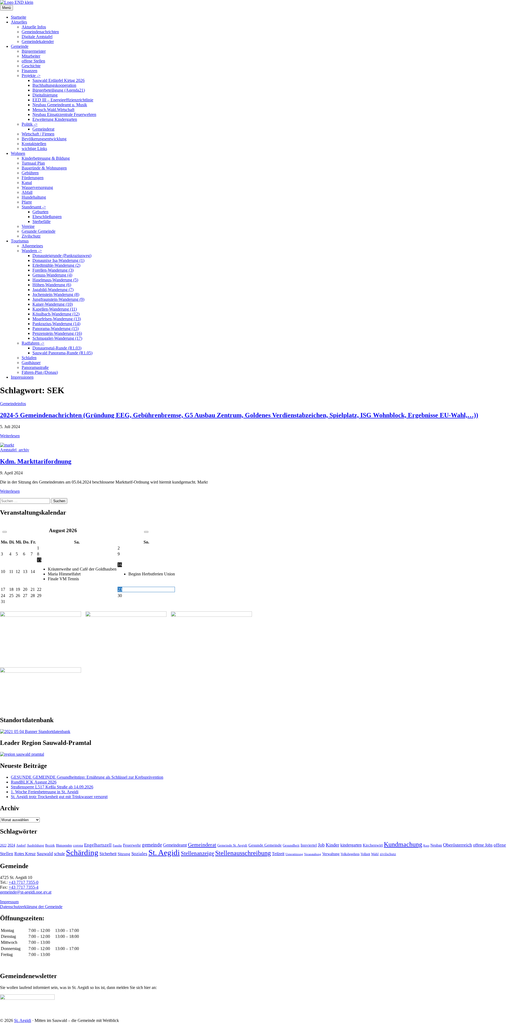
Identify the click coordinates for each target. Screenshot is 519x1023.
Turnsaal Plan (33, 163)
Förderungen (33, 177)
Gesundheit (291, 845)
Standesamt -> (34, 207)
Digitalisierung (45, 95)
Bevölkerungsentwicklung (44, 138)
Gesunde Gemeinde (38, 231)
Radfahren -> (33, 343)
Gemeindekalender (38, 41)
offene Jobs (483, 845)
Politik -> (30, 124)
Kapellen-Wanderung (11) (54, 309)
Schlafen (29, 357)
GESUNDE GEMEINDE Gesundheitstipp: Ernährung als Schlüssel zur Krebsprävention (87, 777)
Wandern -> (32, 250)
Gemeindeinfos (13, 403)
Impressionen (22, 377)
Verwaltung (331, 854)
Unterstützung (294, 854)
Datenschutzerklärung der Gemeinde (31, 906)
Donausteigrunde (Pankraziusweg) (61, 255)
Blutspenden (64, 845)
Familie (117, 845)
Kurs (426, 845)
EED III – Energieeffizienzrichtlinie (62, 100)
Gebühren (30, 173)
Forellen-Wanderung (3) (53, 270)
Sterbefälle (41, 221)
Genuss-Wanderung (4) (52, 275)
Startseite (18, 17)
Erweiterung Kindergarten (54, 119)
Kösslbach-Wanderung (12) (55, 314)
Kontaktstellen (34, 143)
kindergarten (351, 845)
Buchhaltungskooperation (54, 85)
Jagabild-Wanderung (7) (53, 289)
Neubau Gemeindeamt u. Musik (59, 104)
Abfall (27, 192)
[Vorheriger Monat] (4, 532)
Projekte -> (31, 75)
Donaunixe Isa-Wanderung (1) (58, 260)
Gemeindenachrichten (40, 31)
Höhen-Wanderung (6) (51, 284)
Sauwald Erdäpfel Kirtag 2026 (58, 80)
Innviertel (309, 845)
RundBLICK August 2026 (33, 782)
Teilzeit (278, 853)
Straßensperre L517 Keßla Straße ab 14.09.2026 (52, 787)
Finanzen (29, 70)
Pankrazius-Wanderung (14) (56, 323)
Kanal (27, 182)
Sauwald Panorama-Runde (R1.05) (62, 353)
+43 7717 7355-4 (23, 887)
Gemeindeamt (175, 845)
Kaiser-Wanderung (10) (52, 304)
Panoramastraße (35, 367)
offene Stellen (33, 61)
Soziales (139, 853)
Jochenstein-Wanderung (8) (55, 294)
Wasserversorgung (37, 187)
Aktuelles (19, 22)
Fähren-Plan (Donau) (40, 372)
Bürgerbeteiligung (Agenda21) (58, 90)
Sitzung (124, 853)
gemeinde (152, 845)
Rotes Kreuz (25, 853)
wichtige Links (34, 148)
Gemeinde (19, 46)
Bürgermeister (34, 51)
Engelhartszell (98, 845)
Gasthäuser (31, 362)
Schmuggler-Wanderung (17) (57, 338)
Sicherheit (108, 853)
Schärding (82, 852)
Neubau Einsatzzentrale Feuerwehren (64, 114)
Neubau (436, 845)
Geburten (40, 211)
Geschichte (31, 66)
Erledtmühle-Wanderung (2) (56, 265)
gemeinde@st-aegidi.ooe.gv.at (25, 892)
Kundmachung (403, 844)
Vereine (28, 226)
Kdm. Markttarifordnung (35, 461)
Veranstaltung (312, 854)
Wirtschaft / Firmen (38, 134)
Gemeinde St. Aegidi (232, 845)
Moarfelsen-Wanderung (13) (56, 318)
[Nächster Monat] (146, 532)
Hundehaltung (34, 197)
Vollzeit (365, 854)
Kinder (332, 845)
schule (59, 853)
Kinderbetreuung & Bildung (46, 158)
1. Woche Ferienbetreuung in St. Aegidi (44, 791)
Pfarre (27, 202)
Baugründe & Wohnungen (44, 168)
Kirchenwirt (373, 845)
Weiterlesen (10, 436)
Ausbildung (35, 845)
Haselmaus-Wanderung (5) (55, 280)
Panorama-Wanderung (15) (55, 328)
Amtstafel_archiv (14, 450)
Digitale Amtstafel (37, 36)
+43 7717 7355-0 (23, 882)
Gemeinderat (43, 129)
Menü (6, 8)
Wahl (375, 854)
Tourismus (20, 241)
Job (321, 845)
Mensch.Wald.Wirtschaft (53, 109)
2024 (11, 845)
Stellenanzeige (197, 853)
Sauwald (45, 853)
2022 (3, 845)
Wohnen (18, 153)
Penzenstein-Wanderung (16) (57, 333)
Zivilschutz (31, 236)
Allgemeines (32, 246)
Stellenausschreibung (243, 853)
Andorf (21, 845)
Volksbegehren (350, 854)
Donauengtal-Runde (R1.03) (56, 348)
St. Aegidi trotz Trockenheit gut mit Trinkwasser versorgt (59, 796)
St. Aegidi (164, 852)
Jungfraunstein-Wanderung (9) (58, 299)
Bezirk (50, 845)
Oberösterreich (457, 845)
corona (78, 845)
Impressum (9, 901)
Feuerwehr (132, 845)
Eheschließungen (47, 216)
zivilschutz (388, 854)
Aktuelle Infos (34, 27)
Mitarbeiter (31, 56)
